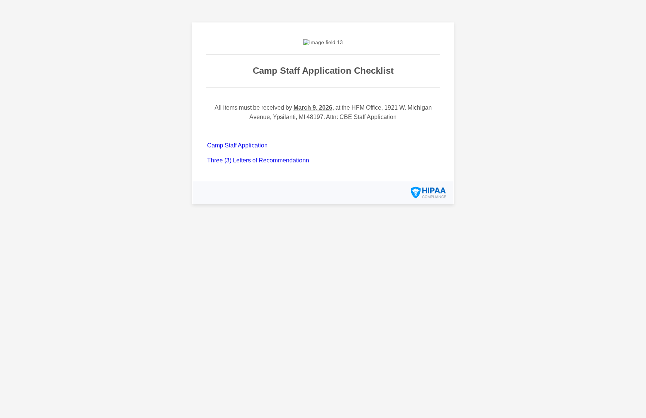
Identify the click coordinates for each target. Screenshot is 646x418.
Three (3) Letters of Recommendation (256, 160)
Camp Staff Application (237, 145)
